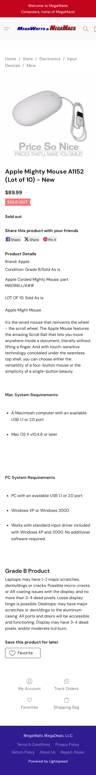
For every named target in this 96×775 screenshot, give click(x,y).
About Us (48, 752)
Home (10, 59)
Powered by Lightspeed (48, 761)
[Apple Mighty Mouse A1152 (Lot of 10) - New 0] (48, 117)
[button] (48, 28)
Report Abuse (72, 752)
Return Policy (23, 752)
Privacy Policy (67, 745)
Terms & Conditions (33, 745)
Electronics (49, 59)
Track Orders (66, 688)
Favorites (29, 707)
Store (28, 59)
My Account (29, 688)
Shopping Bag (66, 707)
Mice (31, 65)
